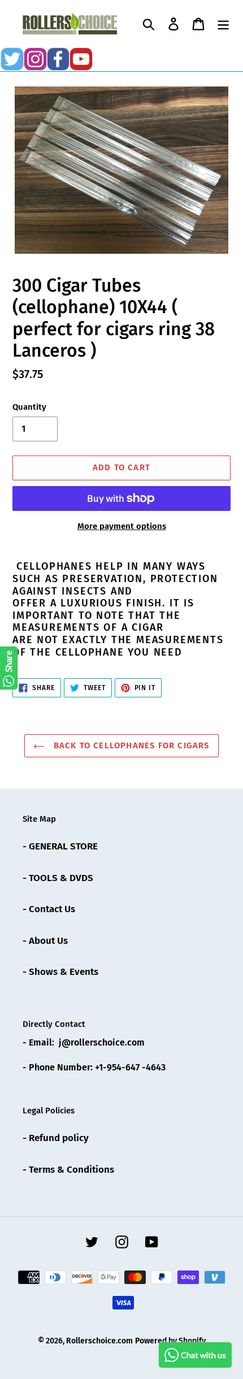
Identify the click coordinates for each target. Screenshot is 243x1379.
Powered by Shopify (170, 1341)
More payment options (121, 526)
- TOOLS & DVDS (58, 878)
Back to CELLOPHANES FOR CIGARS (129, 745)
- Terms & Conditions (68, 1170)
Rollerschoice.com (99, 1341)
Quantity (29, 407)
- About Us (45, 941)
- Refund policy (56, 1138)
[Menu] (223, 24)
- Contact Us (49, 909)
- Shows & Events (60, 972)
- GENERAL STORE (60, 846)
